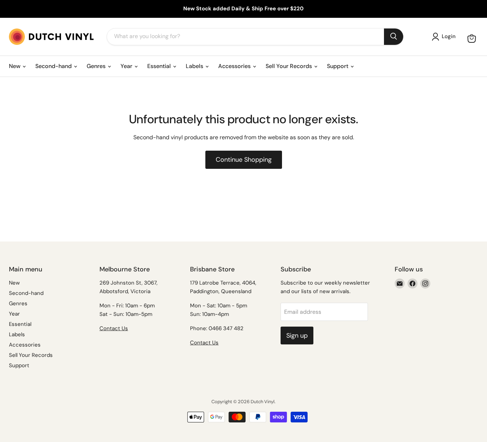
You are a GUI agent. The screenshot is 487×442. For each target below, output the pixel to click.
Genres (97, 66)
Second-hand (54, 66)
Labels (195, 66)
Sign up (297, 335)
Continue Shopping (244, 159)
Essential (159, 66)
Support (338, 66)
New (15, 66)
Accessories (235, 66)
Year (127, 66)
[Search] (393, 36)
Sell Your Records (289, 66)
